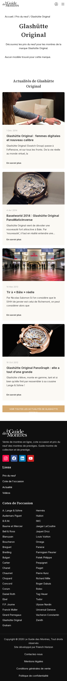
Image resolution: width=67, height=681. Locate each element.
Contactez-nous (33, 654)
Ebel (4, 599)
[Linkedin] (22, 458)
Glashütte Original (12, 620)
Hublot (39, 515)
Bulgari (6, 557)
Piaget (39, 567)
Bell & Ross (8, 531)
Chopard (7, 578)
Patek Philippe (44, 557)
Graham (6, 625)
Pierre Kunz (42, 573)
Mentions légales (33, 661)
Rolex (39, 588)
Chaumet (7, 573)
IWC (38, 520)
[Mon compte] (56, 4)
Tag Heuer (42, 594)
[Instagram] (5, 458)
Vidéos (6, 492)
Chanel (6, 567)
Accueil (9, 16)
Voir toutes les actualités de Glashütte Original (33, 410)
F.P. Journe (8, 604)
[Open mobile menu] (63, 4)
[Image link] (14, 432)
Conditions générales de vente (33, 668)
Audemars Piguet (12, 515)
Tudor (39, 599)
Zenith (39, 620)
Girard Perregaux (11, 614)
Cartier (6, 562)
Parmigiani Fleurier (46, 552)
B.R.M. (6, 520)
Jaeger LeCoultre (45, 526)
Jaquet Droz (43, 531)
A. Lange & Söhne (12, 510)
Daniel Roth (8, 594)
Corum (6, 588)
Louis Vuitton (43, 536)
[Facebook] (14, 458)
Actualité (7, 487)
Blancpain (7, 536)
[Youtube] (30, 458)
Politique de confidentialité (33, 675)
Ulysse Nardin (43, 604)
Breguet (6, 547)
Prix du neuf (22, 16)
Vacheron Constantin (47, 614)
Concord (7, 583)
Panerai (40, 547)
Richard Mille (43, 578)
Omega (40, 541)
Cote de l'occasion (13, 481)
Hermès (40, 510)
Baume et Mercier (12, 526)
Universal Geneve (46, 609)
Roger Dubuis (43, 583)
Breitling (6, 552)
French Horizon (44, 647)
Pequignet (41, 562)
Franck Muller (10, 609)
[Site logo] (10, 3)
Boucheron (8, 541)
